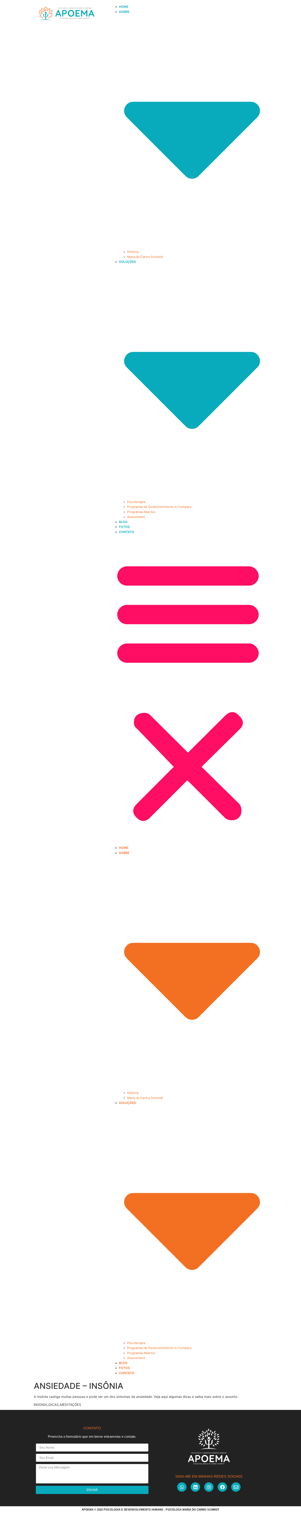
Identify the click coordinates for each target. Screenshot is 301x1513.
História (132, 252)
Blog (123, 522)
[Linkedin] (195, 1487)
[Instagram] (209, 1487)
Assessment (136, 517)
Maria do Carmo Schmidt (145, 257)
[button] (188, 689)
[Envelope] (236, 1487)
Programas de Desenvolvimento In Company (159, 507)
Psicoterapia (136, 502)
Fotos (124, 527)
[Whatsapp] (182, 1487)
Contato (126, 532)
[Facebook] (222, 1487)
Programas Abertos (141, 512)
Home (123, 7)
